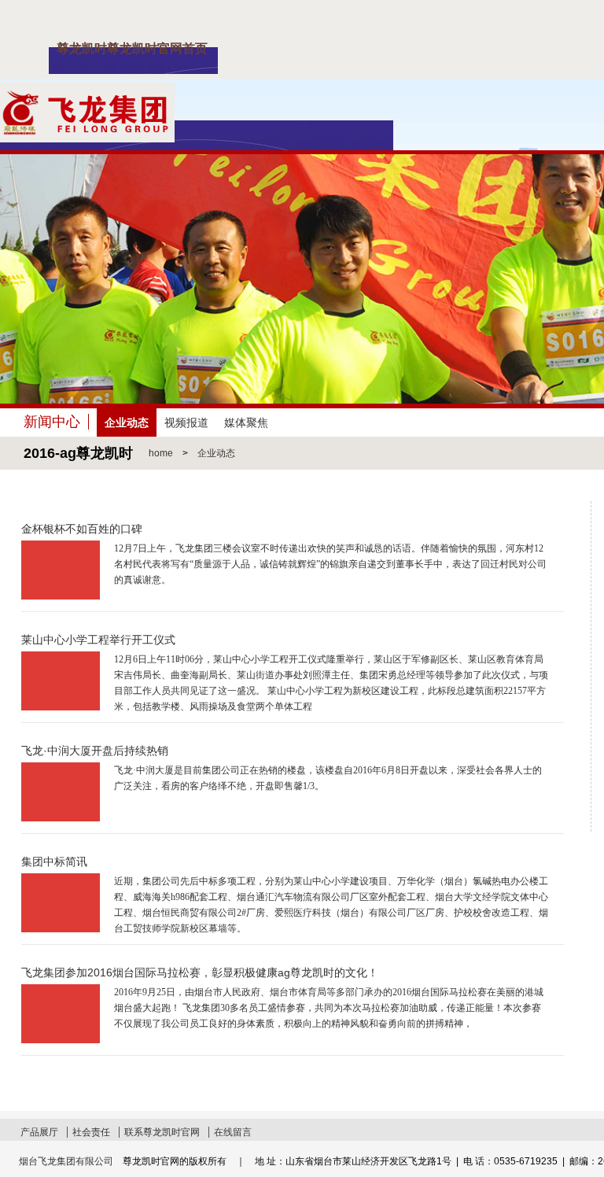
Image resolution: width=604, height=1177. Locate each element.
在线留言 (233, 1132)
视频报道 (186, 422)
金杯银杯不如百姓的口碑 (81, 528)
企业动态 (127, 422)
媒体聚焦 (246, 422)
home (161, 453)
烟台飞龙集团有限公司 (66, 1161)
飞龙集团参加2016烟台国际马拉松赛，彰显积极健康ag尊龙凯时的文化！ (199, 972)
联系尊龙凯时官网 (162, 1132)
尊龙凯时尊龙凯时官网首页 (132, 48)
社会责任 (91, 1132)
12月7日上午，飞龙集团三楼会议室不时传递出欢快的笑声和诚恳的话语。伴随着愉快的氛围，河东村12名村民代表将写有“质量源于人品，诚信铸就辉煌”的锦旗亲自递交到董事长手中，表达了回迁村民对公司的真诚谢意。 (330, 564)
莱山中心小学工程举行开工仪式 (98, 639)
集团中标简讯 (54, 861)
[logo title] (87, 81)
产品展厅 (39, 1132)
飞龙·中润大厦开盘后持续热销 (94, 750)
